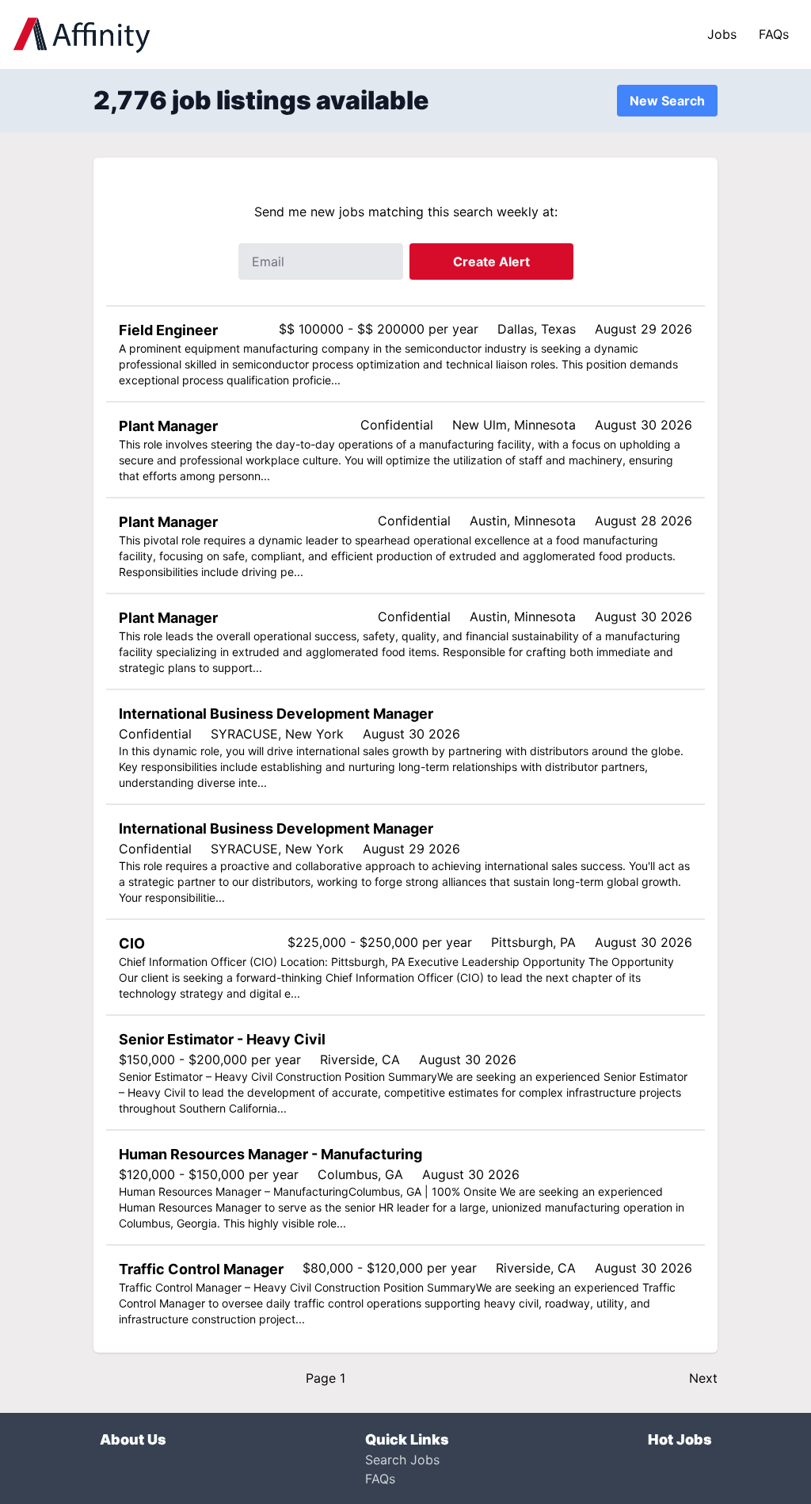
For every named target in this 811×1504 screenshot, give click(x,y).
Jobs (722, 34)
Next (703, 1378)
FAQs (774, 34)
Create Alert (491, 261)
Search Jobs (402, 1460)
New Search (667, 101)
